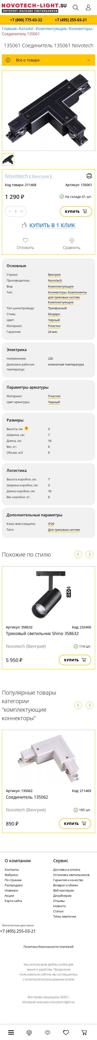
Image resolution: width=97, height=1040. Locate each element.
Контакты (12, 869)
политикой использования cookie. (50, 979)
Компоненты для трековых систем (67, 294)
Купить (72, 211)
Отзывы (59, 901)
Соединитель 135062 (27, 797)
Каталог (26, 28)
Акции (9, 895)
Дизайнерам (62, 895)
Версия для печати (89, 176)
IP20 (51, 524)
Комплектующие (51, 28)
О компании (18, 860)
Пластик (54, 326)
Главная (9, 28)
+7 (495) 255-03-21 (71, 19)
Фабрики (11, 875)
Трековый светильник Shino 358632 (42, 633)
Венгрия (40, 176)
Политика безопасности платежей (48, 946)
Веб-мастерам (63, 890)
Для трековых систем (64, 529)
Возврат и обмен (65, 885)
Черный (54, 320)
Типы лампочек (64, 916)
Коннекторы (80, 28)
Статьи (58, 911)
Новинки (11, 890)
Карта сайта (13, 901)
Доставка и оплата (66, 869)
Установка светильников (71, 875)
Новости (59, 906)
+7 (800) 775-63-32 (26, 19)
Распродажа (14, 885)
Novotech (16, 175)
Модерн (54, 314)
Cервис (60, 860)
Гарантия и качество (68, 880)
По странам (13, 880)
